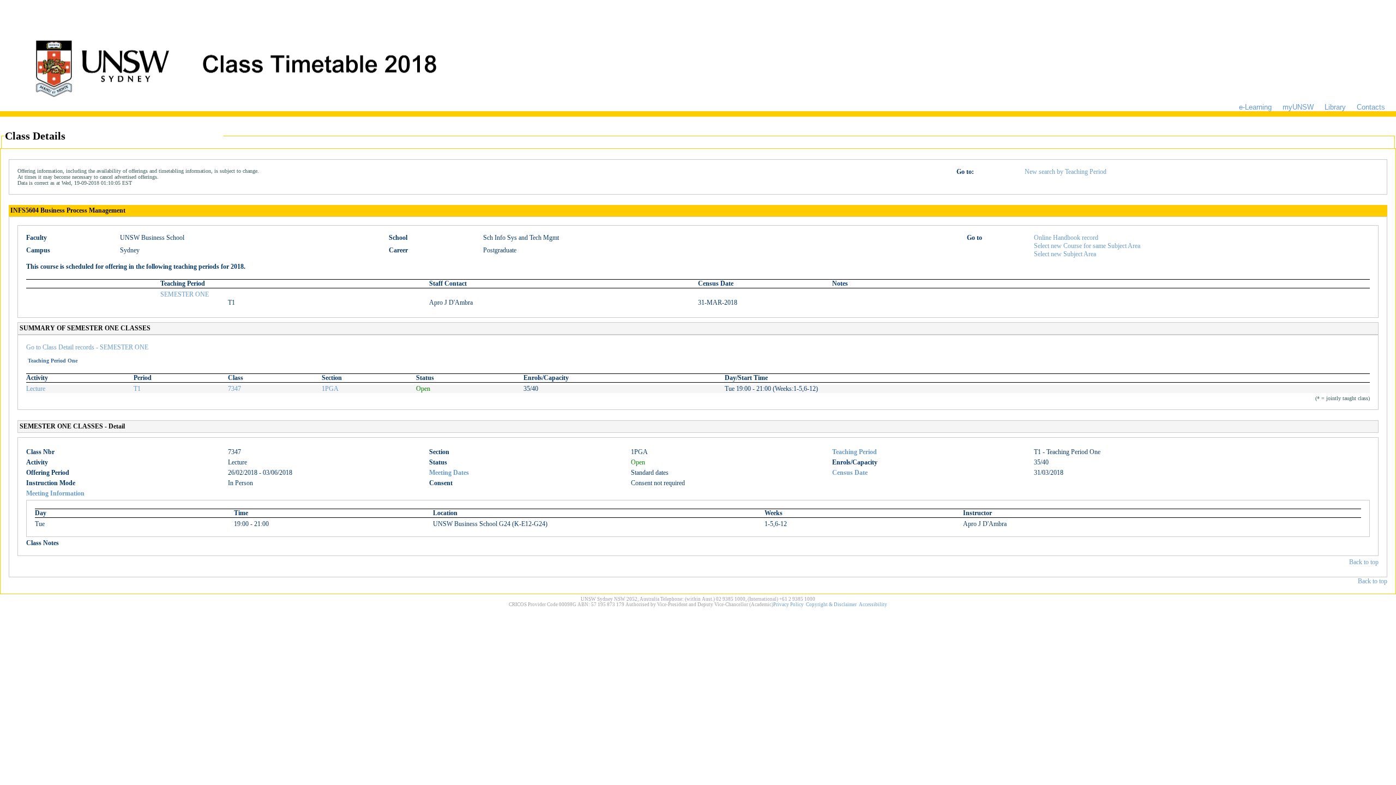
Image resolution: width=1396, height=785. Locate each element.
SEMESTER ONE (184, 294)
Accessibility (873, 604)
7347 (234, 388)
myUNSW (1298, 107)
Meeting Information (55, 493)
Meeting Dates (449, 472)
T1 (137, 388)
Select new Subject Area (1065, 254)
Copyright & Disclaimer (831, 604)
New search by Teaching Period (1065, 172)
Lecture (35, 388)
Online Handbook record (1066, 237)
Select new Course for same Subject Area (1087, 246)
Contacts (1371, 107)
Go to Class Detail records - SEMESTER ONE (87, 347)
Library (1335, 107)
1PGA (330, 388)
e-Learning (1255, 107)
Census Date (850, 472)
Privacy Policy (788, 604)
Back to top (1364, 562)
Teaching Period (854, 452)
